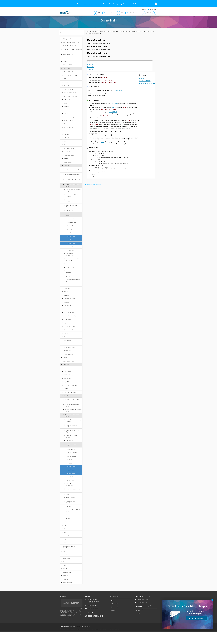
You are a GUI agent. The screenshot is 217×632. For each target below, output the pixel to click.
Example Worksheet (70, 522)
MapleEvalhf (70, 233)
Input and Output (68, 89)
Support (92, 31)
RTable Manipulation (71, 267)
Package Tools (67, 85)
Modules (66, 110)
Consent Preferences (103, 629)
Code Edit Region (68, 340)
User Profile (67, 336)
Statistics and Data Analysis (70, 65)
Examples (68, 284)
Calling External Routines (70, 96)
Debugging (66, 295)
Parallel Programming (69, 326)
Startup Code (67, 350)
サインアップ (139, 610)
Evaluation (66, 106)
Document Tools (68, 144)
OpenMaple (67, 165)
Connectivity (66, 364)
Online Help (98, 31)
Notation (66, 158)
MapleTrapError (71, 246)
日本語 (84, 626)
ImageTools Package (69, 155)
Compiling (66, 134)
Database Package (68, 375)
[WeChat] (101, 616)
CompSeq (66, 343)
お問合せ (144, 9)
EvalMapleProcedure (72, 222)
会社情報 (113, 610)
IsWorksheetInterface (69, 347)
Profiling (66, 291)
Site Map (117, 629)
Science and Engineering (69, 361)
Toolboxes (65, 575)
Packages (66, 82)
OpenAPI (66, 525)
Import (65, 542)
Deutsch (79, 626)
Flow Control (67, 305)
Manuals (65, 568)
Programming (66, 68)
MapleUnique (70, 250)
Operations (67, 124)
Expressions (67, 302)
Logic (65, 323)
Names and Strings (68, 120)
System (65, 565)
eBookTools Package (69, 148)
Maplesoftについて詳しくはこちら (68, 617)
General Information (69, 72)
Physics (65, 61)
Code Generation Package (70, 75)
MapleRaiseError (71, 236)
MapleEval (69, 229)
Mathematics (66, 58)
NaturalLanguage (68, 162)
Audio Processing (68, 127)
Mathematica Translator (70, 392)
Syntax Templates (68, 354)
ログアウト (138, 613)
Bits (65, 131)
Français (73, 626)
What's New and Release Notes (71, 42)
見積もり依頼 (152, 9)
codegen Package (68, 137)
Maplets (66, 333)
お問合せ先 (88, 596)
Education (65, 554)
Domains (66, 103)
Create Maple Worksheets (69, 46)
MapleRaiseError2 (71, 243)
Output (68, 264)
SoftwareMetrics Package (70, 316)
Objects (66, 113)
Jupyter (66, 532)
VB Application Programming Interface (130, 31)
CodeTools (66, 141)
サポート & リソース (116, 607)
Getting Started (67, 39)
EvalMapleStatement (72, 226)
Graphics (65, 357)
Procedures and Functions (70, 330)
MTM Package (67, 389)
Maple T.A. (66, 382)
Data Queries (69, 210)
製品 (112, 600)
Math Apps (65, 551)
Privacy (95, 629)
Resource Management (70, 312)
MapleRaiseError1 (71, 239)
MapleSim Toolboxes (68, 582)
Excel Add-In (67, 535)
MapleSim (65, 579)
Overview (68, 276)
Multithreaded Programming (71, 117)
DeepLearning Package (69, 298)
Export (65, 539)
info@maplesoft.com (93, 608)
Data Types (67, 99)
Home (87, 31)
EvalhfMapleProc (71, 219)
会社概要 (63, 596)
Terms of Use (89, 629)
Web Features (67, 378)
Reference (65, 561)
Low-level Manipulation (70, 309)
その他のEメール (142, 602)
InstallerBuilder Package (70, 92)
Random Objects (68, 319)
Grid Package (67, 151)
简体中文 (89, 626)
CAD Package (67, 371)
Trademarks (111, 629)
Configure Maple (67, 572)
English (68, 626)
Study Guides (66, 558)
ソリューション (115, 603)
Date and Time (67, 78)
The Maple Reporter (143, 599)
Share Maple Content (68, 54)
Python (66, 529)
